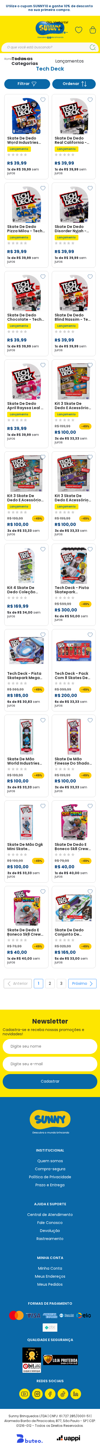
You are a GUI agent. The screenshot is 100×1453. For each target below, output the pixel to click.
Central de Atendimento (50, 1214)
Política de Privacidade (50, 1177)
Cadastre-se (57, 35)
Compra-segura (50, 1169)
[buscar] (92, 47)
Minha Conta (50, 1268)
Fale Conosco (50, 1222)
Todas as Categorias (24, 61)
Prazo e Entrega (50, 1185)
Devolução (50, 1230)
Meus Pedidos (50, 1284)
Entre (52, 27)
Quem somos (50, 1161)
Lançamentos (69, 61)
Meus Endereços (50, 1276)
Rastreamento (50, 1238)
